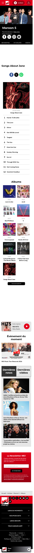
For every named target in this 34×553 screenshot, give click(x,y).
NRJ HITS (15, 326)
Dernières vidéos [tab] (23, 371)
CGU (22, 535)
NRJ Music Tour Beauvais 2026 (12, 361)
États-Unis (17, 32)
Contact (21, 533)
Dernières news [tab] (9, 371)
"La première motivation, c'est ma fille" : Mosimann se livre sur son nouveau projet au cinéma (16, 442)
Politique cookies (16, 537)
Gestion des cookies (16, 541)
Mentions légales (14, 535)
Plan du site (12, 533)
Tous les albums (16, 283)
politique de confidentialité (18, 479)
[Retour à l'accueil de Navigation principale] (7, 3)
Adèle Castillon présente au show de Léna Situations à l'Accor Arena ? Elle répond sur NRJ (15, 397)
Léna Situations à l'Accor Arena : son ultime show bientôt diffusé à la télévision (15, 419)
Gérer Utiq (25, 539)
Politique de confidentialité (12, 539)
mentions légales (7, 479)
